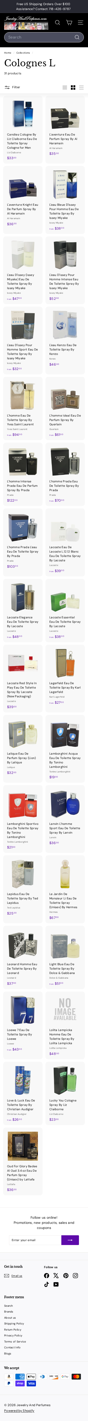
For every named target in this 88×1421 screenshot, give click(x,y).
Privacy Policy (13, 1335)
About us (10, 1317)
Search (8, 1305)
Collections (23, 52)
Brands (8, 1311)
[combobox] (44, 37)
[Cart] (69, 22)
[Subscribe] (70, 1240)
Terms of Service (15, 1341)
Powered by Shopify (19, 1411)
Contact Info (12, 1347)
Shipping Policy (14, 1323)
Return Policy (12, 1329)
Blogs (7, 1353)
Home (8, 52)
